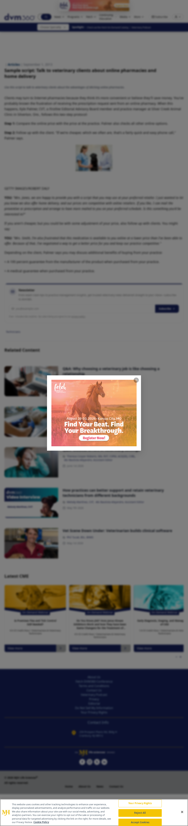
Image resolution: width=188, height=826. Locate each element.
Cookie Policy (41, 822)
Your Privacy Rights (140, 803)
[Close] (182, 812)
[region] (94, 812)
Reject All (140, 812)
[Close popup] (136, 380)
